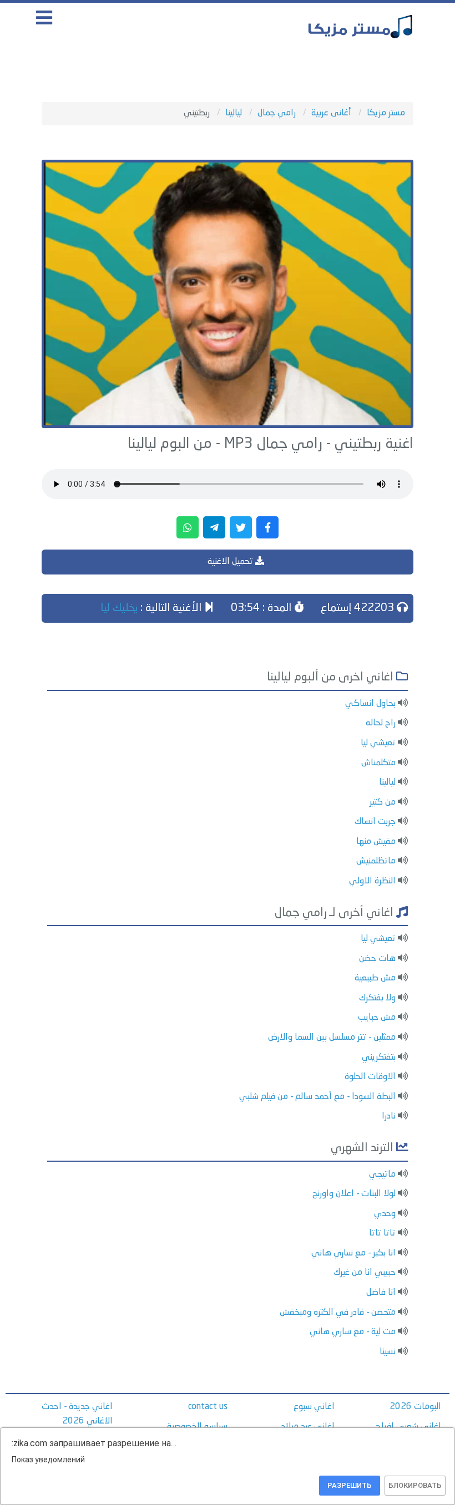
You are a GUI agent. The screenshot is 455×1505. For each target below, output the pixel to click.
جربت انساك (375, 821)
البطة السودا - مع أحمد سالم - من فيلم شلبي (317, 1096)
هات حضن (377, 958)
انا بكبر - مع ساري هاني (353, 1253)
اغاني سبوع (314, 1406)
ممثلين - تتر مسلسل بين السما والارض (332, 1037)
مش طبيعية (375, 978)
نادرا (389, 1116)
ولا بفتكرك (377, 998)
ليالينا (387, 782)
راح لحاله (381, 723)
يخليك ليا (119, 608)
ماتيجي (382, 1174)
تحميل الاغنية (231, 561)
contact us (208, 1406)
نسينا (388, 1352)
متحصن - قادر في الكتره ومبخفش (338, 1312)
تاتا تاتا (382, 1233)
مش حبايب (377, 1017)
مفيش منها (376, 841)
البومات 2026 (415, 1406)
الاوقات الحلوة (370, 1076)
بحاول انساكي (370, 703)
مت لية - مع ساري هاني (353, 1332)
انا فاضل (381, 1292)
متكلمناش (378, 763)
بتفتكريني (379, 1057)
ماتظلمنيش (376, 861)
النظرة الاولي (372, 881)
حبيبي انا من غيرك (364, 1272)
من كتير (383, 802)
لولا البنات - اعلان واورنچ (354, 1193)
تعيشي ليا (378, 743)
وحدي (385, 1213)
